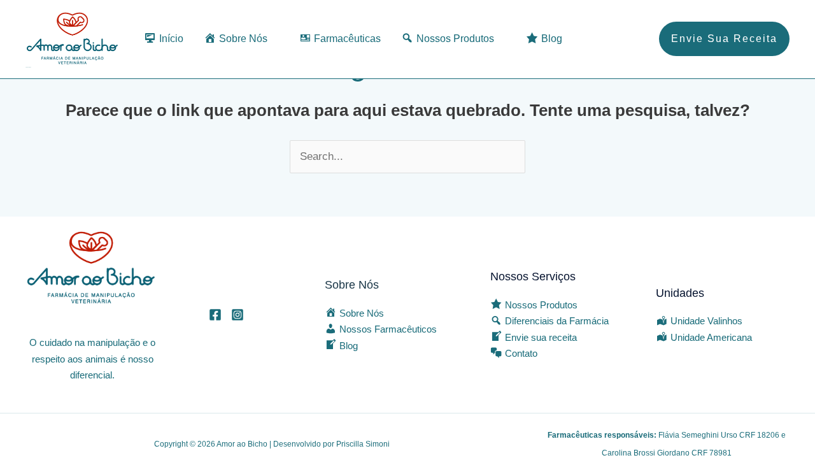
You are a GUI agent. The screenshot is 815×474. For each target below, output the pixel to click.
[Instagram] (237, 314)
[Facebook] (215, 314)
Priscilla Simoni (363, 444)
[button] (724, 39)
